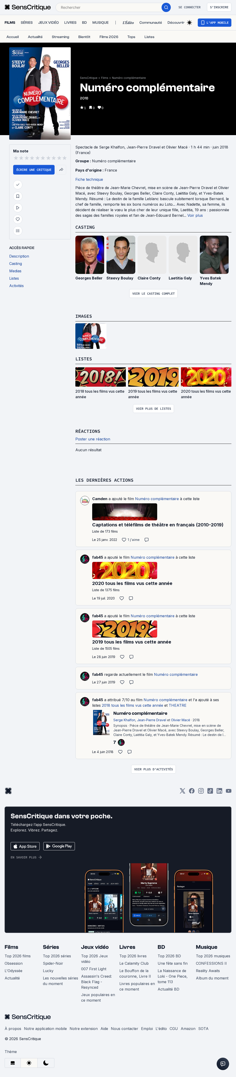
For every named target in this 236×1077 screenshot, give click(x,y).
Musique (206, 947)
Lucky (48, 970)
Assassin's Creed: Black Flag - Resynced (96, 982)
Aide (104, 1028)
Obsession (14, 963)
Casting (85, 227)
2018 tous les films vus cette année (132, 705)
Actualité (12, 978)
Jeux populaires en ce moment (98, 997)
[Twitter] (182, 792)
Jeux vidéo (95, 947)
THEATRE (177, 705)
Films (104, 78)
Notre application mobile (45, 1028)
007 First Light (93, 969)
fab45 (97, 557)
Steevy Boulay (119, 278)
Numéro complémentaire (129, 78)
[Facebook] (192, 792)
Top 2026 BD (169, 956)
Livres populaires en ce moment (137, 986)
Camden (99, 498)
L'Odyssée (13, 970)
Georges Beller (89, 278)
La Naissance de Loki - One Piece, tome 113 (173, 976)
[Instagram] (201, 792)
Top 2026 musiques (213, 956)
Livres (127, 947)
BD (161, 947)
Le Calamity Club (134, 963)
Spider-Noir (53, 963)
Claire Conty (149, 278)
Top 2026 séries (57, 956)
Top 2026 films (18, 956)
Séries (51, 947)
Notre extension (84, 1028)
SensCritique (88, 78)
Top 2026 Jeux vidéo (94, 959)
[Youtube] (228, 792)
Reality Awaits (208, 970)
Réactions (87, 431)
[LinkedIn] (219, 792)
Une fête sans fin (173, 963)
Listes (83, 359)
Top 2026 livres (133, 956)
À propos (13, 1028)
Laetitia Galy (180, 278)
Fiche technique (89, 179)
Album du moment (212, 978)
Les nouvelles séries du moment (60, 981)
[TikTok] (210, 792)
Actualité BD (168, 989)
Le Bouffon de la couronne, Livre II (135, 973)
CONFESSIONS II (211, 963)
